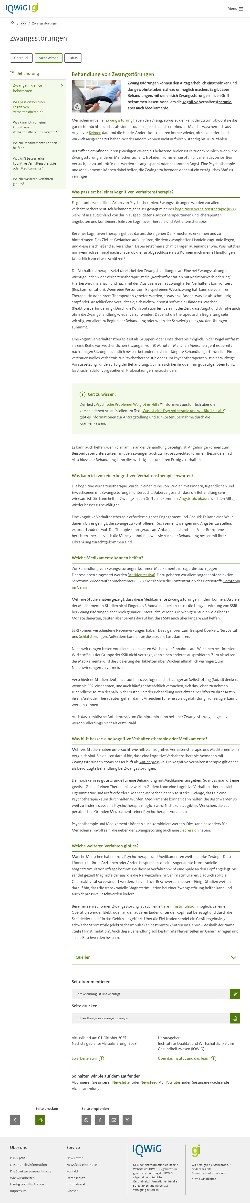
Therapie (158, 221)
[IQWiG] (147, 1151)
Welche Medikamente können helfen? (35, 145)
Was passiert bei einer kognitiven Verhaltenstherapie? (29, 107)
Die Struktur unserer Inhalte (30, 1171)
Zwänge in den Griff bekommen (29, 88)
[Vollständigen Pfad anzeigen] (23, 23)
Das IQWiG (18, 1158)
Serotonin (231, 581)
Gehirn (82, 587)
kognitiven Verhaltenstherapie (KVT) (205, 209)
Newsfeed (148, 1082)
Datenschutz (75, 1178)
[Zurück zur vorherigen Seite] (15, 1120)
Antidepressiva (141, 574)
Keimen (95, 132)
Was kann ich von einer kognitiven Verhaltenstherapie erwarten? (35, 127)
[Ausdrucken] (40, 1120)
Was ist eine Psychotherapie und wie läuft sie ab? (183, 410)
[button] (86, 1120)
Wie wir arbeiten (22, 1178)
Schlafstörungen (93, 636)
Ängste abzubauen (194, 498)
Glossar (72, 1191)
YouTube (173, 1082)
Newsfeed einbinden (81, 1164)
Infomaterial (75, 1184)
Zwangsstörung (119, 120)
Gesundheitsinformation (28, 1164)
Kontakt (72, 1171)
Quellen (83, 957)
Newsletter (121, 1082)
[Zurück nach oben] (235, 1140)
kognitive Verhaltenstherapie (206, 101)
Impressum (18, 1191)
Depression (189, 830)
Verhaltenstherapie (190, 221)
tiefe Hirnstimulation (179, 906)
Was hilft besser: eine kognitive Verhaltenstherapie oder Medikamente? (34, 163)
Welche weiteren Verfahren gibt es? (33, 181)
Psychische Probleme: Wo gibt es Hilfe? (128, 404)
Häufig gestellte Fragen (27, 1184)
